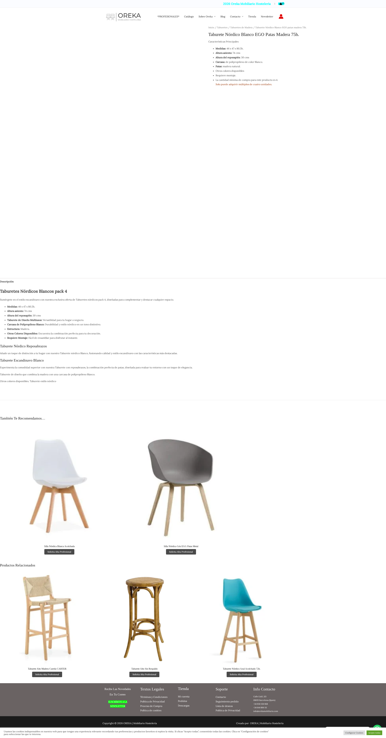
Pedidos (182, 701)
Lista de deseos (224, 705)
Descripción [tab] (7, 281)
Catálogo (189, 16)
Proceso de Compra (151, 705)
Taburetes (222, 27)
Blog (222, 16)
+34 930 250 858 (260, 704)
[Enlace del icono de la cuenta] (281, 16)
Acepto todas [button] (374, 733)
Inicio (211, 27)
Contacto (235, 16)
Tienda (252, 16)
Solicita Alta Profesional (59, 551)
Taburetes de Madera (241, 27)
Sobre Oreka (206, 16)
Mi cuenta (183, 696)
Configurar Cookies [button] (354, 733)
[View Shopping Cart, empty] (280, 4)
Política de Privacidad (152, 701)
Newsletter (267, 16)
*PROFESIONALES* (168, 16)
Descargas (183, 705)
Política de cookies (150, 710)
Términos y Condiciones (153, 696)
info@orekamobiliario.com (265, 711)
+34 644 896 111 (260, 707)
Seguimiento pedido (227, 701)
